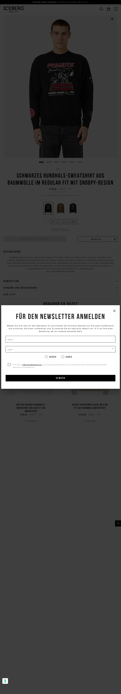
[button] (60, 349)
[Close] (114, 310)
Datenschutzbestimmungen (32, 365)
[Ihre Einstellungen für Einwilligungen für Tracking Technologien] (5, 681)
